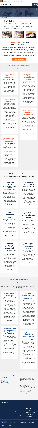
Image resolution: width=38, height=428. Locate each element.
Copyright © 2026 (22, 422)
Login (10, 425)
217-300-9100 (5, 382)
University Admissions (5, 409)
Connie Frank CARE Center (31, 414)
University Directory (17, 415)
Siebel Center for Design (8, 375)
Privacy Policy (12, 422)
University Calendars (17, 413)
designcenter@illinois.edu (7, 383)
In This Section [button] (4, 17)
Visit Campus (3, 415)
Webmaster (3, 425)
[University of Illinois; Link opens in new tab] (4, 402)
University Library (29, 416)
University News (4, 413)
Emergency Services (29, 410)
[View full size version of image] (36, 9)
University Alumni (16, 409)
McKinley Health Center (30, 412)
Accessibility (31, 422)
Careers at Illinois (4, 411)
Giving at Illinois (16, 411)
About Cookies (4, 422)
